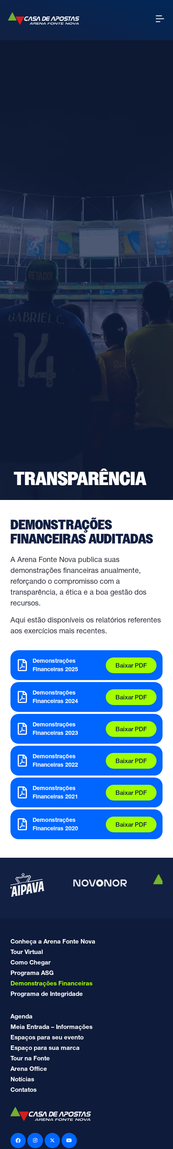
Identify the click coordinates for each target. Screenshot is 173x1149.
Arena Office (28, 1068)
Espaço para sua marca (45, 1048)
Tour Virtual (26, 952)
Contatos (23, 1089)
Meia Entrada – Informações (51, 1027)
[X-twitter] (52, 1140)
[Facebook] (18, 1140)
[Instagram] (35, 1140)
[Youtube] (69, 1140)
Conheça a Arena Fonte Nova (52, 941)
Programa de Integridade (46, 994)
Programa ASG (32, 973)
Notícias (22, 1079)
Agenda (21, 1016)
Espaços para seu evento (47, 1037)
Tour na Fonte (30, 1058)
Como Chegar (30, 962)
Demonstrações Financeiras (51, 983)
